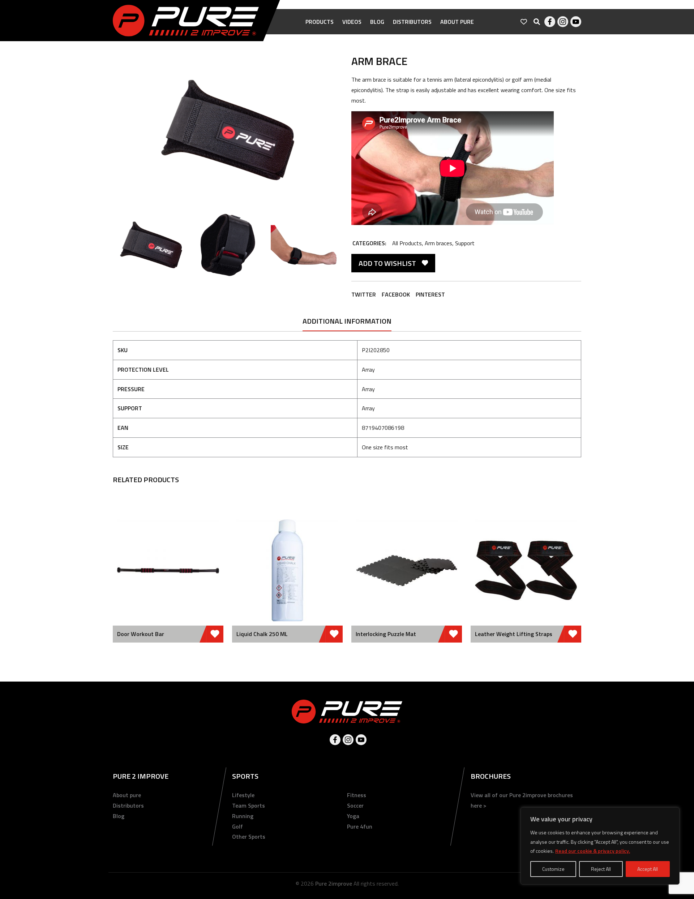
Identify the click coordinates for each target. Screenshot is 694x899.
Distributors (412, 21)
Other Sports (248, 836)
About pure (457, 21)
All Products (407, 243)
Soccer (355, 805)
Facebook (549, 21)
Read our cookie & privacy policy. (592, 851)
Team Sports (248, 805)
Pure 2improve (333, 883)
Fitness (356, 795)
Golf (237, 826)
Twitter (363, 294)
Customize (553, 869)
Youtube (575, 21)
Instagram (562, 21)
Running (242, 816)
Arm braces (438, 243)
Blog (377, 21)
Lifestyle (243, 795)
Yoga (353, 816)
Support (465, 243)
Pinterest (430, 294)
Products (319, 21)
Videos (351, 21)
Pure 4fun (359, 826)
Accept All (647, 869)
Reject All (601, 869)
